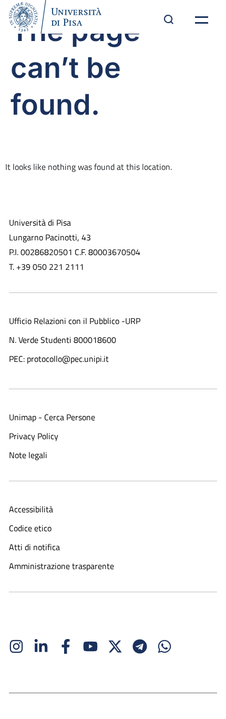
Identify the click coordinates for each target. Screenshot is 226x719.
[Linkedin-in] (41, 646)
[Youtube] (90, 646)
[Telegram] (139, 646)
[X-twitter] (115, 646)
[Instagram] (16, 646)
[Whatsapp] (164, 646)
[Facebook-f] (65, 646)
